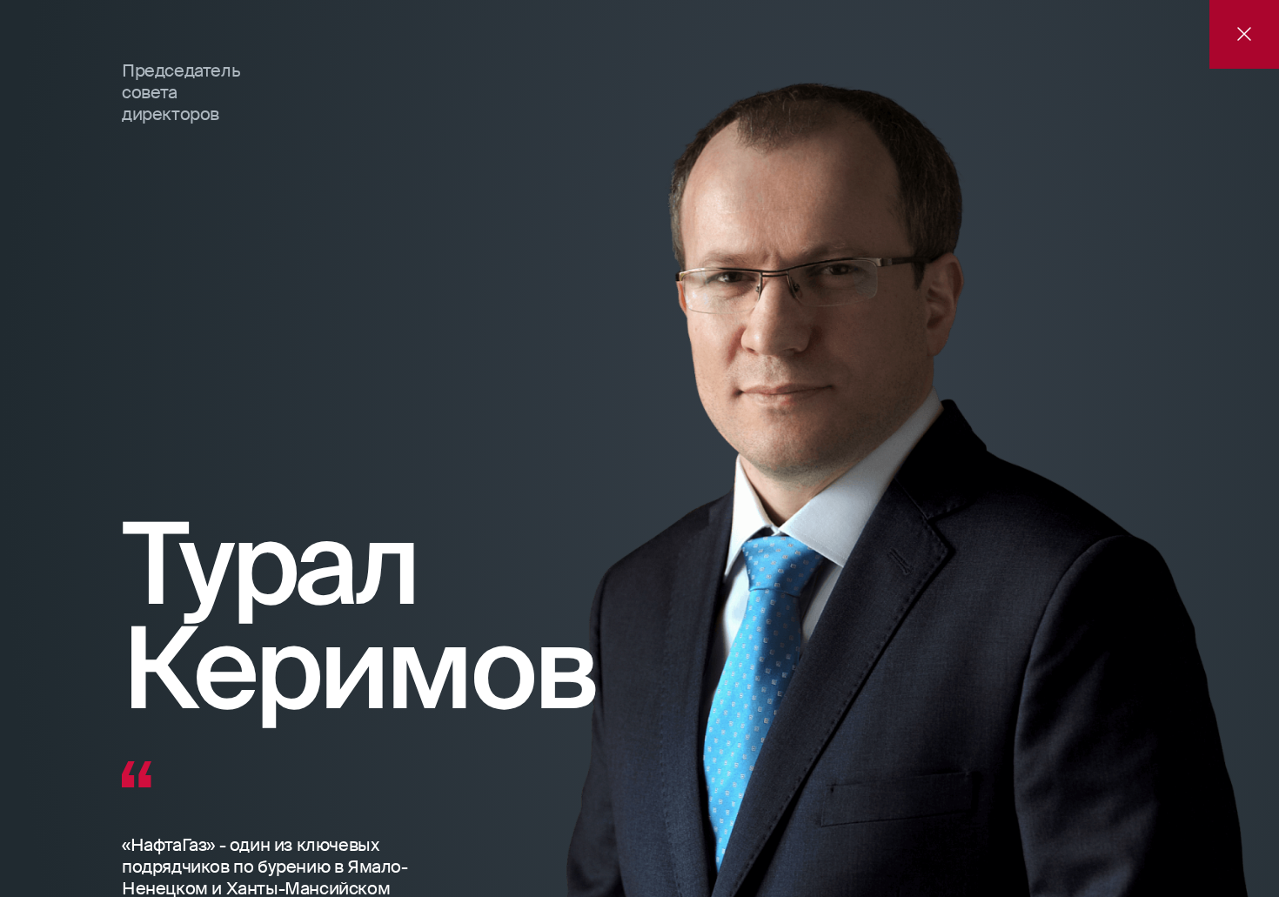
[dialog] (639, 448)
